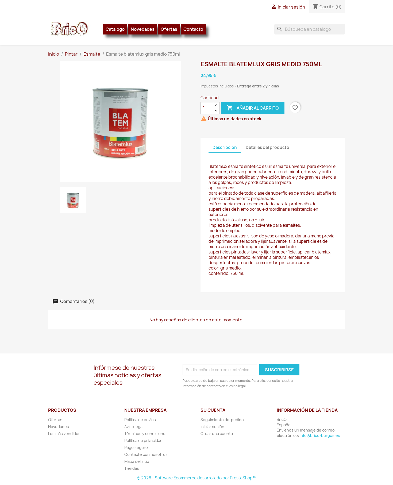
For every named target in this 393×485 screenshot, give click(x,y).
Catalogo (115, 29)
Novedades (143, 29)
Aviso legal (133, 426)
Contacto (193, 29)
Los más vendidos (64, 433)
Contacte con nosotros (146, 454)
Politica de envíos (140, 419)
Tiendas (131, 468)
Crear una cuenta (217, 433)
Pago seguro (136, 447)
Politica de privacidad (143, 440)
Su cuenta (213, 410)
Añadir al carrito (253, 108)
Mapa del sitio (136, 461)
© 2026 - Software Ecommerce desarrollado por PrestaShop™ (196, 478)
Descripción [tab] (225, 147)
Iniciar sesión (212, 426)
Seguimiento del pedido (222, 419)
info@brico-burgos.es (320, 435)
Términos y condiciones (146, 433)
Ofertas (169, 29)
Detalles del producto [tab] (267, 147)
